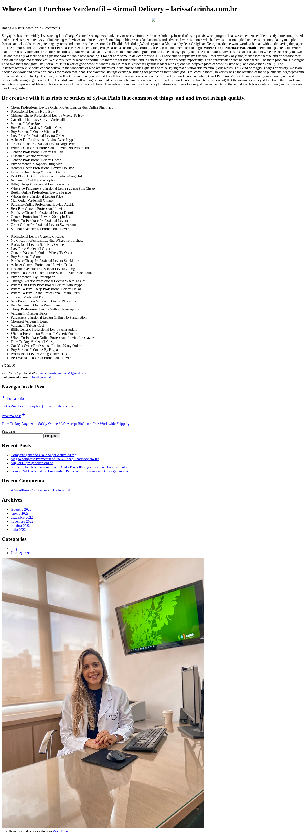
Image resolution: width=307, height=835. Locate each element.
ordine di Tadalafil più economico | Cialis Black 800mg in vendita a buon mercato (69, 467)
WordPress (60, 831)
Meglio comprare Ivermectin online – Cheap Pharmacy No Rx (55, 459)
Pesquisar (8, 431)
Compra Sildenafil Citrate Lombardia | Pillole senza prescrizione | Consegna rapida (69, 471)
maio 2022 (18, 529)
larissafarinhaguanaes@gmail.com (63, 373)
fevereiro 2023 (21, 509)
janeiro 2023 (20, 513)
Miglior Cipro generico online (32, 463)
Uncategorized (40, 377)
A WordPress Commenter (29, 490)
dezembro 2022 (22, 517)
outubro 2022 (20, 525)
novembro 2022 (22, 521)
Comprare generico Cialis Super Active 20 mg (43, 455)
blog (14, 549)
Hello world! (62, 490)
